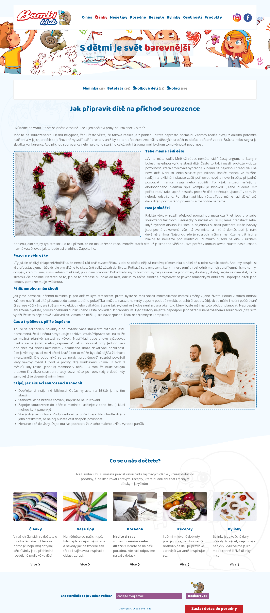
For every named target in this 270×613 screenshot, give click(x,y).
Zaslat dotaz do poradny (214, 609)
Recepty (156, 17)
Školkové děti (148, 88)
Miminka (94, 88)
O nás (87, 17)
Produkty (213, 17)
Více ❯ (35, 564)
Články (101, 17)
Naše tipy (118, 17)
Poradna (138, 17)
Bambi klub (44, 17)
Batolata (118, 88)
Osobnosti (192, 17)
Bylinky (173, 17)
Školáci (177, 88)
